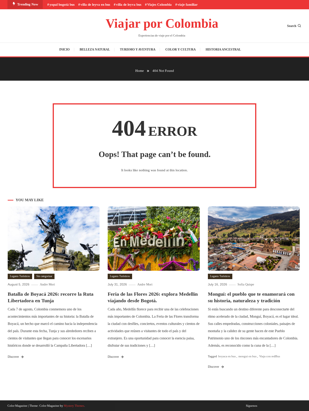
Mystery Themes (74, 405)
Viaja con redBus (269, 356)
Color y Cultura (180, 49)
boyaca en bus (227, 356)
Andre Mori (47, 284)
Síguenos (251, 405)
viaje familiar (188, 4)
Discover (14, 356)
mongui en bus (247, 356)
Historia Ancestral (223, 49)
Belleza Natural (95, 49)
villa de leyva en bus (95, 4)
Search (291, 26)
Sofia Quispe (246, 284)
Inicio (64, 49)
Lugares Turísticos (20, 276)
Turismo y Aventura (137, 49)
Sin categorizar (44, 276)
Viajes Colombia (159, 4)
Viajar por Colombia (162, 23)
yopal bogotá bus (62, 4)
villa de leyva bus (128, 4)
